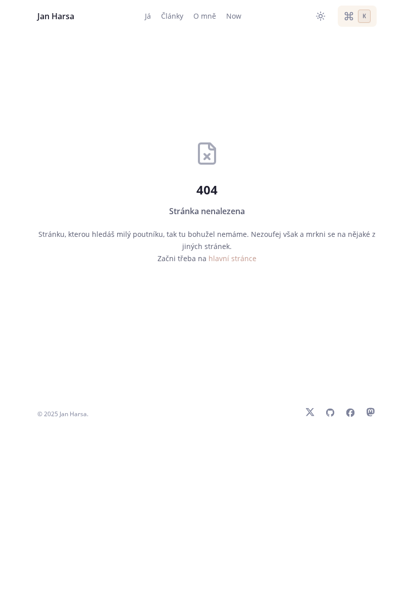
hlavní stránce (232, 258)
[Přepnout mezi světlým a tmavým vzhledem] (321, 16)
